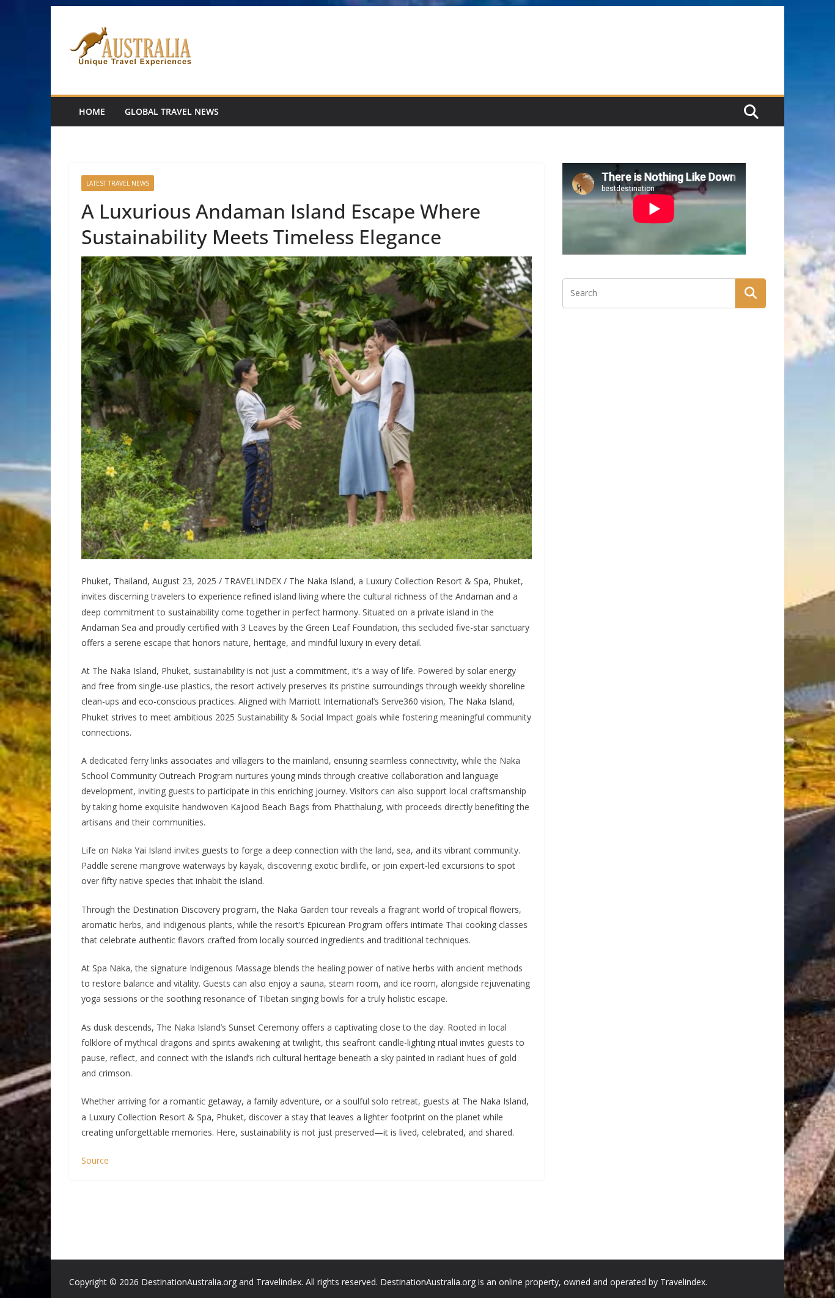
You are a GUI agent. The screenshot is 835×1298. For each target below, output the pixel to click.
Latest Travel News (117, 183)
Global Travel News (172, 111)
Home (92, 111)
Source (95, 1160)
